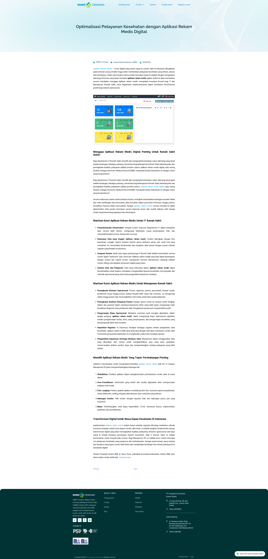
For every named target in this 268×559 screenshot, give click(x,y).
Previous (96, 469)
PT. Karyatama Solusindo (94, 557)
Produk (139, 5)
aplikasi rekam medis (143, 206)
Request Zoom (184, 5)
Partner (153, 5)
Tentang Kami (124, 5)
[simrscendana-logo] (91, 4)
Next (135, 469)
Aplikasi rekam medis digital (152, 187)
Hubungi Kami (125, 457)
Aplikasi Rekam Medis (102, 69)
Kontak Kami (167, 5)
